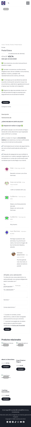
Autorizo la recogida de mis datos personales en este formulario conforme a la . (14, 323)
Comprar (5, 102)
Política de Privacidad (18, 325)
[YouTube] (21, 422)
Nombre (6, 300)
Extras (12, 44)
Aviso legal (5, 410)
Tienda (7, 44)
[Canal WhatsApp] (7, 422)
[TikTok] (15, 422)
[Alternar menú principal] (27, 3)
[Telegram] (10, 422)
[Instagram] (13, 422)
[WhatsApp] (18, 422)
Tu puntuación (8, 285)
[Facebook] (24, 422)
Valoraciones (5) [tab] (6, 117)
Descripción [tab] (5, 114)
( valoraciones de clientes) (17, 53)
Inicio (3, 44)
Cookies (19, 410)
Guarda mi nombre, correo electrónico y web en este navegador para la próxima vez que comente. (15, 316)
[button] (8, 3)
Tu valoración (9, 290)
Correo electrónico (9, 307)
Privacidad (13, 410)
